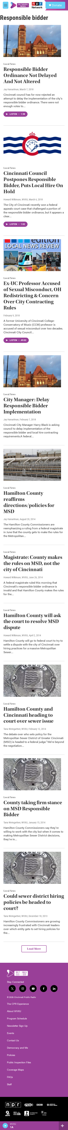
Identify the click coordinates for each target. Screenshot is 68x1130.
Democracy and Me (17, 1047)
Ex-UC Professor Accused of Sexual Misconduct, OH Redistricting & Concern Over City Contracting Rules (32, 295)
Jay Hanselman (11, 89)
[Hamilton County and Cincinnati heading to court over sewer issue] (32, 681)
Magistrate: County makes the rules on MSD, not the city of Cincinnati (32, 563)
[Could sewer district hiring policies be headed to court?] (32, 868)
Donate (57, 5)
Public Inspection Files (19, 1062)
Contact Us (13, 1040)
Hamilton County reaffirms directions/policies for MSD (28, 502)
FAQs (10, 1077)
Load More (34, 948)
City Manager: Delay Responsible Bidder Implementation (26, 406)
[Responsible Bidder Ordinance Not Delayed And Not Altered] (32, 41)
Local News (9, 64)
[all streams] (63, 1125)
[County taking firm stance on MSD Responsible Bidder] (32, 774)
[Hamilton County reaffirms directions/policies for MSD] (32, 465)
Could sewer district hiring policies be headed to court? (33, 902)
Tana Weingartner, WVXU (15, 729)
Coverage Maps (15, 1069)
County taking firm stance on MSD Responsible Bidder (32, 809)
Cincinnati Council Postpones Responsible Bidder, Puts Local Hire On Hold (33, 182)
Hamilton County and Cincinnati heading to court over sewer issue (28, 715)
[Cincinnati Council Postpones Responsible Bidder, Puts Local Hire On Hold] (32, 145)
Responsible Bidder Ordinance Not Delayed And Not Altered (30, 75)
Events (10, 1033)
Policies (11, 1055)
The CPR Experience (18, 1003)
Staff (9, 1084)
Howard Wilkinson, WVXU (15, 199)
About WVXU (14, 1011)
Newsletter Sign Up (17, 1025)
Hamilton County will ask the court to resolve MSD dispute (32, 621)
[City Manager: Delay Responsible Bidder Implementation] (32, 371)
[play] (5, 1125)
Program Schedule (17, 1018)
